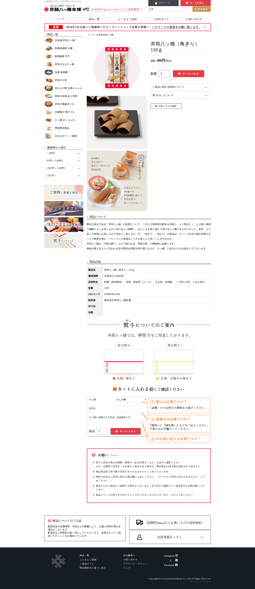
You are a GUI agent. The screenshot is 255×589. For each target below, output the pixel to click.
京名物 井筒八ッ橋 (65, 40)
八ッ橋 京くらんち (65, 120)
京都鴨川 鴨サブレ (65, 112)
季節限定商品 (62, 128)
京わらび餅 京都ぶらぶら (68, 88)
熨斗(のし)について (163, 95)
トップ (91, 35)
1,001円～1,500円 (55, 168)
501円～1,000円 (54, 160)
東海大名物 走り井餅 (66, 96)
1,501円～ (51, 175)
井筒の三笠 (61, 80)
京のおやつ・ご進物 (66, 136)
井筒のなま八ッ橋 (64, 64)
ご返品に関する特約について (168, 87)
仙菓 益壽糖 (61, 72)
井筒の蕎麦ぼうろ (64, 104)
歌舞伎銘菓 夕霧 (64, 48)
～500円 (50, 153)
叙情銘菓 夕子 (62, 56)
